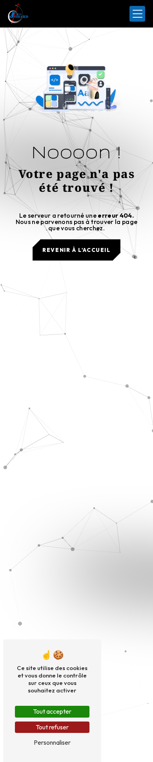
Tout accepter (52, 711)
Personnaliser (52, 742)
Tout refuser (52, 727)
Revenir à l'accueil (76, 249)
